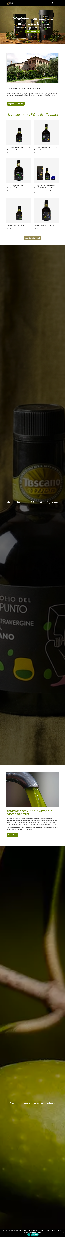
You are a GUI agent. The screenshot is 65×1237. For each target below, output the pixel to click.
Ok (28, 1234)
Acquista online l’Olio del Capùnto (32, 114)
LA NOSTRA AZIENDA (32, 32)
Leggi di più (35, 1234)
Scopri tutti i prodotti (32, 238)
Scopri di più (12, 835)
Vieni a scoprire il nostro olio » (32, 1103)
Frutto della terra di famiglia (32, 21)
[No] (63, 1233)
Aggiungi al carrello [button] (14, 154)
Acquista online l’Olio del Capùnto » (32, 504)
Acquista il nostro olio (15, 104)
